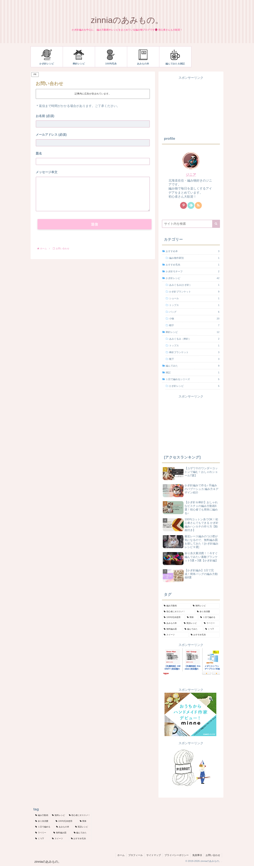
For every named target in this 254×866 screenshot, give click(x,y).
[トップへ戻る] (248, 860)
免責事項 (197, 855)
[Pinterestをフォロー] (183, 205)
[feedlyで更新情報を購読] (190, 205)
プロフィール (135, 855)
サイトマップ (153, 855)
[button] (216, 224)
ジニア (191, 175)
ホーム (121, 855)
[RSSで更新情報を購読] (198, 205)
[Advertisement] (191, 105)
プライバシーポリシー (176, 855)
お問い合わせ (213, 855)
